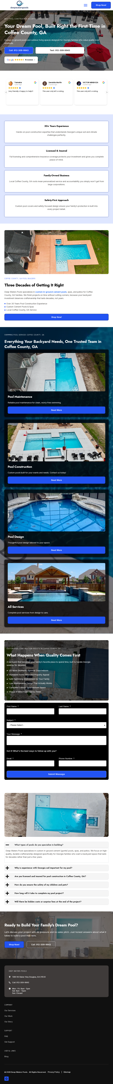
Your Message (13, 734)
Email (9, 758)
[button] (86, 5)
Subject (10, 720)
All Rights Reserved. (37, 1072)
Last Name (64, 706)
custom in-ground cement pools (51, 292)
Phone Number (66, 758)
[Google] (6, 1079)
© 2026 (7, 1072)
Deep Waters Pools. (19, 1072)
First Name (12, 706)
